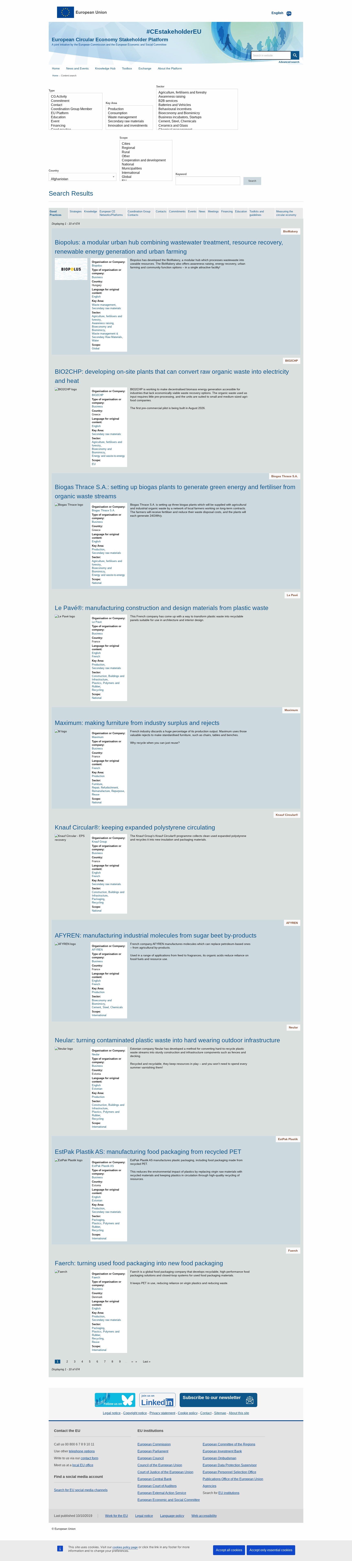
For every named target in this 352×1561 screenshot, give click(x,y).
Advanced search (289, 62)
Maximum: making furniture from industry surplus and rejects (137, 722)
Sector (160, 86)
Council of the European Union (160, 1465)
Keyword (181, 174)
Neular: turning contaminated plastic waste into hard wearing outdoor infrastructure (167, 1040)
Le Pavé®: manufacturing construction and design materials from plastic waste (161, 607)
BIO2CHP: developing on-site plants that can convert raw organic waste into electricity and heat (172, 376)
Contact (205, 1413)
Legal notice (112, 1413)
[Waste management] (128, 117)
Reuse (95, 794)
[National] (144, 165)
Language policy (172, 1516)
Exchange (145, 68)
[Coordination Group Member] (74, 109)
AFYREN (292, 922)
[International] (144, 173)
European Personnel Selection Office (229, 1472)
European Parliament (153, 1451)
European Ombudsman (219, 1458)
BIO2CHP (291, 360)
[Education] (74, 117)
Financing (227, 211)
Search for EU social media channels (81, 1490)
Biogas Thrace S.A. (284, 476)
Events (192, 211)
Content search (68, 75)
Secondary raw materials (106, 308)
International (99, 1015)
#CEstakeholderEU (173, 31)
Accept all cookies (229, 1550)
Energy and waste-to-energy (108, 455)
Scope (124, 137)
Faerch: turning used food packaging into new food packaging (139, 1263)
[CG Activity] (74, 97)
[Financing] (74, 126)
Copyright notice (135, 1413)
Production (98, 549)
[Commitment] (74, 101)
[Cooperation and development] (144, 160)
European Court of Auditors (157, 1486)
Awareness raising (102, 323)
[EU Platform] (74, 113)
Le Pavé (292, 595)
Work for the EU (116, 1516)
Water (95, 340)
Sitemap (220, 1413)
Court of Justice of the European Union (165, 1472)
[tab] (58, 213)
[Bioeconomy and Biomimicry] (195, 113)
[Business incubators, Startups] (195, 117)
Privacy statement (162, 1413)
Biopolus (97, 265)
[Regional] (144, 148)
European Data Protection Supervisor (230, 1465)
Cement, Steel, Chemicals (107, 1007)
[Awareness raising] (195, 97)
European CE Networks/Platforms (111, 213)
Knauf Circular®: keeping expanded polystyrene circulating (135, 827)
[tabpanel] (176, 796)
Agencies (209, 1486)
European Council (151, 1458)
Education (241, 211)
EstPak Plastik (288, 1139)
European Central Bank (155, 1479)
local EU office (82, 1465)
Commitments (177, 211)
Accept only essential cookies (271, 1550)
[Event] (74, 121)
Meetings (213, 211)
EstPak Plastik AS (103, 1165)
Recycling (97, 689)
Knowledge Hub (105, 68)
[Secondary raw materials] (128, 121)
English (96, 296)
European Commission (154, 1444)
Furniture (97, 784)
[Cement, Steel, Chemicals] (195, 121)
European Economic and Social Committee (169, 1500)
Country (54, 170)
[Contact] (74, 105)
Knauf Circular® (287, 814)
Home (56, 68)
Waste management (104, 304)
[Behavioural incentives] (195, 109)
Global (95, 348)
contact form (89, 1458)
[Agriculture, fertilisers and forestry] (195, 93)
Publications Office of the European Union (233, 1479)
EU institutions (228, 1493)
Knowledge (90, 211)
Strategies (76, 211)
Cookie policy (188, 1413)
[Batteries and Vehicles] (195, 105)
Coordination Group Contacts (139, 213)
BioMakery (290, 231)
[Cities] (144, 144)
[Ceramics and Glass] (195, 126)
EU (94, 464)
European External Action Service (162, 1493)
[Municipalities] (144, 169)
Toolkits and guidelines (257, 213)
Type (52, 90)
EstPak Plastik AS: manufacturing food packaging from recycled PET (148, 1151)
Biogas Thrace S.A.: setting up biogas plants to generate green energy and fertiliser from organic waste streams (175, 492)
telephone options (82, 1451)
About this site (239, 1413)
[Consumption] (128, 113)
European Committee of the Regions (229, 1444)
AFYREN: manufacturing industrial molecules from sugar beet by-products (155, 935)
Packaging (98, 899)
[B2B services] (195, 101)
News (202, 211)
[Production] (128, 109)
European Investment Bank (222, 1451)
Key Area (111, 103)
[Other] (144, 156)
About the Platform (170, 68)
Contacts (161, 211)
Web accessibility (204, 1516)
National (96, 582)
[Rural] (144, 152)
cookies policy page (125, 1547)
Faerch (293, 1250)
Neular (293, 1027)
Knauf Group (99, 841)
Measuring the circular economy (286, 213)
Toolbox (127, 68)
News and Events (77, 68)
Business (97, 277)
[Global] (144, 177)
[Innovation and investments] (128, 126)
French (96, 656)
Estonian (97, 1088)
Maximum (291, 710)
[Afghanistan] (81, 179)
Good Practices (55, 213)
